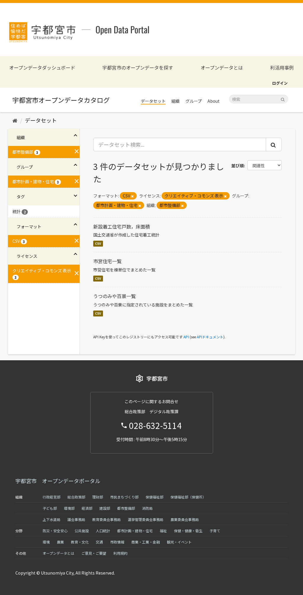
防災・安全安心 (55, 530)
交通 (99, 541)
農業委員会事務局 (184, 519)
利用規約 (120, 553)
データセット (153, 101)
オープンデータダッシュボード (42, 67)
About (213, 101)
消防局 (147, 508)
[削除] (132, 196)
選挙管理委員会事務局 (145, 519)
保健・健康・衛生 (188, 530)
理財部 (97, 496)
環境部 (69, 508)
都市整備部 (126, 508)
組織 (175, 101)
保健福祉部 (154, 496)
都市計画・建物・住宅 (135, 530)
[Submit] (282, 98)
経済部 (87, 508)
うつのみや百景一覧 (114, 296)
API (186, 336)
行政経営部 (51, 496)
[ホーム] (14, 120)
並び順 (237, 165)
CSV (98, 243)
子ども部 (50, 508)
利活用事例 (282, 67)
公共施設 (82, 530)
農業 (60, 541)
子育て (214, 530)
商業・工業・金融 (145, 541)
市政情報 (117, 541)
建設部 (104, 508)
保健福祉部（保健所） (188, 496)
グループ (194, 101)
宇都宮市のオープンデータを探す (137, 67)
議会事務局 (76, 519)
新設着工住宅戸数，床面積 (121, 226)
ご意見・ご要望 (93, 553)
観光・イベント (179, 541)
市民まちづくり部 (124, 496)
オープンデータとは (222, 67)
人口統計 (103, 530)
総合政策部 (76, 496)
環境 (46, 541)
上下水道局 (51, 519)
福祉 (163, 530)
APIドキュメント (210, 336)
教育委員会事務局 (106, 519)
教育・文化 (80, 541)
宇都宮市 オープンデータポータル (57, 481)
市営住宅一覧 (107, 261)
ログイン (280, 83)
